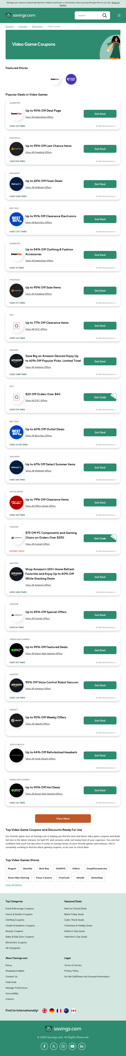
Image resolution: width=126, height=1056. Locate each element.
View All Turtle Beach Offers (40, 758)
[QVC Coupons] (16, 326)
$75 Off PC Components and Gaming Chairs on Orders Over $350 (51, 535)
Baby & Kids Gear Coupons (20, 936)
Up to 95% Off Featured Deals (46, 647)
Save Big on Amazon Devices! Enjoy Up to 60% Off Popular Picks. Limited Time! (53, 358)
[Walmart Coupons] (16, 184)
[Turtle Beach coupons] (16, 755)
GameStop (97, 877)
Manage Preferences (17, 987)
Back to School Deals (75, 908)
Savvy (9, 965)
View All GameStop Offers (39, 117)
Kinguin (12, 868)
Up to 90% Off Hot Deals (42, 787)
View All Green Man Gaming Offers (44, 653)
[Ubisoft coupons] (16, 720)
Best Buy (44, 868)
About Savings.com (17, 958)
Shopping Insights (15, 970)
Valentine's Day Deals (75, 936)
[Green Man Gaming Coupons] (16, 650)
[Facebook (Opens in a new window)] (44, 1048)
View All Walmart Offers (38, 187)
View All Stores (14, 884)
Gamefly (27, 868)
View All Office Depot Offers (40, 505)
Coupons (22, 26)
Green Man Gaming (18, 877)
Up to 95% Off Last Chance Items (48, 146)
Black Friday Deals (74, 914)
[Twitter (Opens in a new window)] (53, 1048)
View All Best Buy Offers (38, 222)
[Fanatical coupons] (16, 149)
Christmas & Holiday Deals (78, 925)
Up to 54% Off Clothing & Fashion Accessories (49, 252)
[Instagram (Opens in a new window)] (63, 1048)
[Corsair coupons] (16, 538)
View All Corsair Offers (37, 544)
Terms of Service (73, 965)
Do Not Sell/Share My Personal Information (86, 976)
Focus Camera (44, 877)
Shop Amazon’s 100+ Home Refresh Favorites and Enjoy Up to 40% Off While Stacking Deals (49, 574)
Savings (9, 26)
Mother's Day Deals (74, 931)
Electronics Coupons (16, 942)
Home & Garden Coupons (19, 914)
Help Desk (11, 982)
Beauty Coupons (14, 931)
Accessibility (12, 993)
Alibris (76, 868)
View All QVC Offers (36, 329)
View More (63, 818)
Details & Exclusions (105, 126)
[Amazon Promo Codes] (16, 361)
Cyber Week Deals (74, 919)
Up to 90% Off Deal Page (43, 111)
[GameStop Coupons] (16, 114)
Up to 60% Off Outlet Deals (44, 429)
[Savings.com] (20, 15)
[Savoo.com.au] (66, 1011)
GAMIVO (60, 868)
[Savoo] (44, 1011)
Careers (10, 998)
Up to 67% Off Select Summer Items (50, 464)
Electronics (37, 26)
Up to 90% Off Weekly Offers (45, 717)
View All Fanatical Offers (38, 152)
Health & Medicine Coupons (20, 925)
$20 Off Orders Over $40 (42, 394)
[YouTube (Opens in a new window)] (72, 1048)
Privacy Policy (71, 970)
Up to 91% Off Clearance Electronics (50, 216)
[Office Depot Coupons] (16, 503)
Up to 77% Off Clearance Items (47, 323)
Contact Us (11, 976)
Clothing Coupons (15, 919)
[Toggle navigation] (119, 15)
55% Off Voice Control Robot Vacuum (51, 682)
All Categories (13, 948)
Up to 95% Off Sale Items (43, 287)
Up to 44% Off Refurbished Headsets (51, 752)
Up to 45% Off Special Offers (45, 612)
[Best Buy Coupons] (16, 219)
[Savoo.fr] (59, 1011)
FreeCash (64, 877)
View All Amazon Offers (38, 367)
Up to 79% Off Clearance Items (47, 499)
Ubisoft (80, 877)
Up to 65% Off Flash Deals (44, 181)
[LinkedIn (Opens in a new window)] (81, 1048)
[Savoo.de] (51, 1011)
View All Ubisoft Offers (37, 723)
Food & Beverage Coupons (20, 908)
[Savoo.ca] (73, 1011)
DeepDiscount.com (97, 868)
